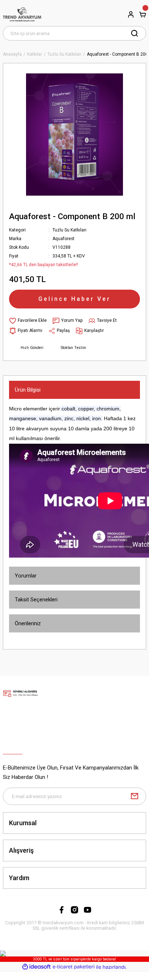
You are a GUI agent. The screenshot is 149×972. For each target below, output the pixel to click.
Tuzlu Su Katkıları (69, 230)
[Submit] (134, 796)
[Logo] (22, 14)
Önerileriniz (28, 623)
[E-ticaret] (73, 966)
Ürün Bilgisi (28, 390)
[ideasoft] (36, 967)
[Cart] (142, 14)
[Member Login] (131, 14)
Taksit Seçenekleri (36, 599)
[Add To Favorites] (28, 320)
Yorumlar (26, 575)
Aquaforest (63, 238)
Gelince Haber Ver (74, 298)
